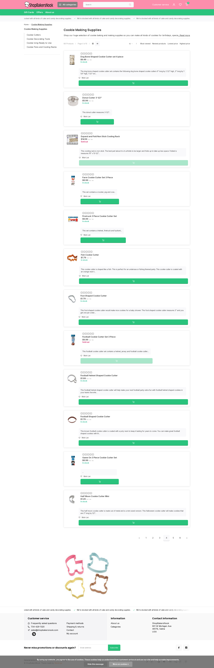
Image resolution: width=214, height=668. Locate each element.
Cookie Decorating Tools (38, 39)
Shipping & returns (75, 626)
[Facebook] (179, 648)
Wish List (85, 78)
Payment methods (75, 623)
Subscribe (114, 648)
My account (72, 633)
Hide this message (96, 664)
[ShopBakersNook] (39, 4)
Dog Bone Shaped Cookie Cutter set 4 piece (101, 56)
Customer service (160, 4)
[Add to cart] (133, 83)
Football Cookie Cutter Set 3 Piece (99, 337)
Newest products (159, 44)
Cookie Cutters (34, 35)
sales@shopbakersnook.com (44, 630)
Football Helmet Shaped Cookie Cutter (99, 375)
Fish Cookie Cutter (90, 255)
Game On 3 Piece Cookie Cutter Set (99, 457)
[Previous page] (139, 538)
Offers (39, 12)
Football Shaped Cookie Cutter (95, 416)
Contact (70, 630)
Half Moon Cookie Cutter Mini (94, 496)
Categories (116, 626)
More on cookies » (121, 664)
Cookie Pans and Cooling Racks (42, 47)
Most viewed (145, 44)
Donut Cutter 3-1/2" (92, 97)
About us (49, 12)
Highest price (185, 44)
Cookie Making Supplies (41, 25)
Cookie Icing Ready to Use (39, 43)
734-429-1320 (37, 626)
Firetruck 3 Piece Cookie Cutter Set (99, 216)
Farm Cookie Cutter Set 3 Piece (97, 177)
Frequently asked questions (44, 623)
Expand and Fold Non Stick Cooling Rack (100, 136)
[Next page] (187, 538)
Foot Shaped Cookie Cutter (93, 296)
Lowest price (173, 44)
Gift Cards (29, 12)
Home (26, 25)
